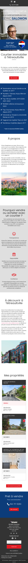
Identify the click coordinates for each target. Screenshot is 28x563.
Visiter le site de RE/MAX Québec (14, 553)
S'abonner (14, 546)
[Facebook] (12, 538)
